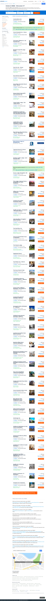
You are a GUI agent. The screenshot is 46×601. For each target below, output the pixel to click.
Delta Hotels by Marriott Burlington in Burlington (19, 409)
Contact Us (2, 600)
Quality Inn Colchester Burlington (18, 465)
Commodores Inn (17, 19)
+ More (3, 46)
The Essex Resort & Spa (18, 270)
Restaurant (4, 43)
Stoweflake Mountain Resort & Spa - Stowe (20, 84)
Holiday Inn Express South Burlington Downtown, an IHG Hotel (20, 362)
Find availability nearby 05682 (9, 11)
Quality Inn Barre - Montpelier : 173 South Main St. (20, 210)
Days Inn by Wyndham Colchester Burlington (18, 372)
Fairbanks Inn (16, 324)
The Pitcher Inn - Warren (19, 261)
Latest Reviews (42, 35)
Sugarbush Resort (17, 253)
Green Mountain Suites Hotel (20, 390)
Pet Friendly (4, 35)
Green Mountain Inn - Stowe (20, 32)
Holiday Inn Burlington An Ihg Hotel (18, 545)
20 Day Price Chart (4, 19)
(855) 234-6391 (25, 600)
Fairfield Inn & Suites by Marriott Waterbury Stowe (20, 531)
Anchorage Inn (16, 418)
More (35, 1)
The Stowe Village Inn (29, 510)
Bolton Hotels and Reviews (30, 583)
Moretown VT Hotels (39, 584)
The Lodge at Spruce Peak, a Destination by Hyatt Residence (20, 182)
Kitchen (4, 41)
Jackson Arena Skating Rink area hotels (17, 576)
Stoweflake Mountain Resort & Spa (38, 506)
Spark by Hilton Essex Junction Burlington (18, 343)
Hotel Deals (25, 1)
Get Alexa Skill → (40, 29)
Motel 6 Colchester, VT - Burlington (19, 474)
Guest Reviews (42, 78)
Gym (3, 39)
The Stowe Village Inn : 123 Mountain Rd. (19, 41)
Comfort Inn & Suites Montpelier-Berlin (18, 201)
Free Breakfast (5, 37)
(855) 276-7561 (36, 27)
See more (21, 250)
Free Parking (4, 38)
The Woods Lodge (17, 245)
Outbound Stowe (29, 527)
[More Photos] (32, 37)
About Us (5, 600)
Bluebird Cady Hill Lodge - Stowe (19, 50)
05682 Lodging (14, 590)
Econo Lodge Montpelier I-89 (20, 172)
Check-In (18, 11)
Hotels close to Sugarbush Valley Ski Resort (26, 580)
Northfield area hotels (31, 585)
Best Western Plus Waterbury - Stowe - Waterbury (20, 132)
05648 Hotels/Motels (22, 590)
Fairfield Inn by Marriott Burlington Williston (19, 316)
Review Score (42, 43)
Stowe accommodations (15, 583)
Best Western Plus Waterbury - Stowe (18, 541)
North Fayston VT (14, 587)
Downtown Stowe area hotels (16, 580)
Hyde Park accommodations (24, 584)
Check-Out (25, 11)
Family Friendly (5, 42)
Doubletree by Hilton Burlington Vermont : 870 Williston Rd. (19, 455)
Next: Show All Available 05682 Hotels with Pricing (24, 492)
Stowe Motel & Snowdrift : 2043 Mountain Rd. (19, 94)
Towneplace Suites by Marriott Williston (35, 531)
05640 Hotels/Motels (32, 590)
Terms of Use (9, 600)
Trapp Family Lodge (22, 502)
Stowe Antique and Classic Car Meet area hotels (18, 577)
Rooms (31, 11)
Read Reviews (42, 152)
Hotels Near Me (15, 600)
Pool (3, 36)
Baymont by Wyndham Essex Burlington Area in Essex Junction (20, 352)
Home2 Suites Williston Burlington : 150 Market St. (19, 288)
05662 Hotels (22, 591)
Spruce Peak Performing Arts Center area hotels (32, 577)
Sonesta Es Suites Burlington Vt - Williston (20, 307)
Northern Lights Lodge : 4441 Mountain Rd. (20, 158)
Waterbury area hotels (37, 583)
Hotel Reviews (42, 70)
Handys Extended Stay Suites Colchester (20, 381)
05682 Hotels (3, 18)
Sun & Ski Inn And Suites (19, 75)
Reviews (43, 22)
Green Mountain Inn (16, 502)
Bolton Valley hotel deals (19, 585)
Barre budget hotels (25, 585)
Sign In (43, 1)
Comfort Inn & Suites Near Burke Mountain (19, 333)
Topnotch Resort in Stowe (19, 149)
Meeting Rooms (5, 40)
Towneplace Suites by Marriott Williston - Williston (20, 279)
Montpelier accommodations (16, 584)
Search (43, 3)
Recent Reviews (42, 354)
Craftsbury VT (37, 585)
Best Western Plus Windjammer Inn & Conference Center (17, 399)
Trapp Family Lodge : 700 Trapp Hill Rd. (19, 103)
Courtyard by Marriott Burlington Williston (18, 297)
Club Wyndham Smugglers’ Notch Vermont (19, 219)
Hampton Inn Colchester (19, 482)
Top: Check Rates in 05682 (5, 17)
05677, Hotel (14, 591)
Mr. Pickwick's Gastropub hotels (39, 576)
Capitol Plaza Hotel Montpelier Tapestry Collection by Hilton (18, 123)
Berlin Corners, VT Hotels (32, 584)
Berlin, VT (13, 585)
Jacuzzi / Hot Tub (5, 44)
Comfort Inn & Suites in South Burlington (20, 445)
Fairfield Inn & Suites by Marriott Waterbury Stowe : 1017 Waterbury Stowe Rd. (19, 112)
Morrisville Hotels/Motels (22, 583)
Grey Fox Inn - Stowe (18, 67)
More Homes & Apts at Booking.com (18, 142)
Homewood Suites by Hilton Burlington (20, 436)
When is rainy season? (5, 20)
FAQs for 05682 (4, 21)
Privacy (12, 600)
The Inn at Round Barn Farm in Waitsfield (20, 237)
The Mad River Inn (17, 228)
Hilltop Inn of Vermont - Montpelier (19, 192)
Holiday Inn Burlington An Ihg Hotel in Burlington (20, 427)
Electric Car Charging (6, 45)
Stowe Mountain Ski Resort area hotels (29, 576)
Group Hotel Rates (31, 1)
